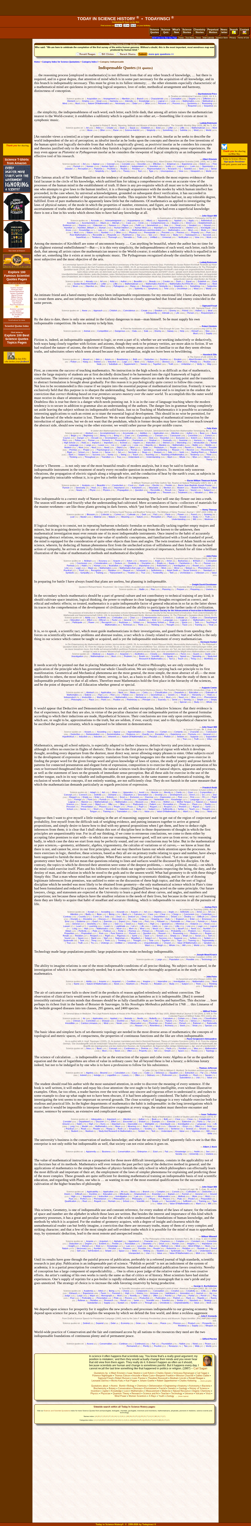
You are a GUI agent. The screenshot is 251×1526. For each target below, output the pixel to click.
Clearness (165, 1241)
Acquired (124, 654)
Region (208, 933)
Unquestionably (151, 943)
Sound (193, 490)
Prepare (180, 589)
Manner (84, 802)
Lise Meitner (17, 311)
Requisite (111, 235)
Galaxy (170, 331)
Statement (124, 809)
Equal (132, 128)
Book (154, 1119)
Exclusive (180, 438)
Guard (196, 654)
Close (190, 1119)
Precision (70, 807)
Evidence (67, 225)
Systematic (69, 940)
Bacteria (206, 1385)
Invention (154, 166)
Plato (95, 931)
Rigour (196, 807)
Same (208, 807)
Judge (67, 1295)
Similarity (163, 286)
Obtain (68, 931)
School (81, 452)
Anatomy (182, 1385)
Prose (130, 807)
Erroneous (207, 919)
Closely (153, 654)
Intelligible (149, 1124)
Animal (87, 331)
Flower (181, 514)
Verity (199, 364)
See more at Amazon (17, 251)
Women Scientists (138, 1396)
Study (175, 235)
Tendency (96, 237)
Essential (164, 438)
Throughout (90, 457)
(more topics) (183, 1396)
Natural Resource (181, 1391)
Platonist (98, 169)
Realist (124, 169)
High (210, 440)
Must (77, 103)
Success (96, 454)
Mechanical (140, 697)
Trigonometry (208, 940)
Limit (208, 565)
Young (209, 459)
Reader (96, 1129)
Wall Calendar (208, 38)
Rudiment (126, 235)
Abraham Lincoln (178, 1378)
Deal (118, 916)
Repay (109, 1129)
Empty (160, 563)
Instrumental (175, 228)
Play (215, 1295)
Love (173, 101)
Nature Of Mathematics (98, 103)
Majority (149, 445)
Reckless (182, 1325)
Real (84, 1201)
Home (181, 38)
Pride (116, 1298)
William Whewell (209, 1236)
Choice (126, 1291)
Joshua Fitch (210, 907)
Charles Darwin (163, 1373)
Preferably (86, 1298)
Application (159, 433)
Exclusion (134, 797)
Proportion (69, 933)
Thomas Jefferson (208, 1068)
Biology (131, 1385)
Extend (88, 695)
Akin (98, 359)
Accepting (105, 912)
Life (177, 313)
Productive (144, 1298)
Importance (119, 488)
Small (185, 936)
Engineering (170, 1385)
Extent (202, 164)
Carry (145, 692)
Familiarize (184, 563)
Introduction (199, 443)
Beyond (103, 1073)
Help (182, 331)
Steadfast (135, 938)
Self (78, 1251)
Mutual (189, 568)
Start (105, 938)
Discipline (146, 563)
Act (84, 164)
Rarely (214, 1298)
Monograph (106, 1295)
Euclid (16, 316)
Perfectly (83, 931)
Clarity (179, 792)
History (140, 1293)
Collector (105, 514)
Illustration (113, 565)
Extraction (189, 1073)
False (134, 921)
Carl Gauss (16, 303)
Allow (114, 792)
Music (90, 130)
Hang (85, 362)
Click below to (17, 332)
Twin (171, 573)
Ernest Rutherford (17, 291)
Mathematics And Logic (130, 568)
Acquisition (92, 99)
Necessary (120, 103)
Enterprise (142, 1151)
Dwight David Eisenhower (204, 584)
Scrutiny (148, 1129)
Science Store (222, 38)
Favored (116, 1293)
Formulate (175, 921)
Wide (197, 1346)
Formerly (106, 440)
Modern (68, 447)
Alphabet (118, 1241)
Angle (157, 561)
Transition (106, 457)
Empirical (171, 164)
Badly (88, 914)
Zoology (170, 1396)
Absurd (86, 359)
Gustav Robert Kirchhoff (85, 284)
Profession (167, 1075)
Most (214, 128)
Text (153, 1131)
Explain (171, 1194)
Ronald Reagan (87, 54)
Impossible (133, 1124)
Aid (103, 792)
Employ (85, 101)
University (132, 943)
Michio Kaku (117, 1380)
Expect (122, 921)
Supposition (211, 736)
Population (174, 959)
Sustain (141, 1131)
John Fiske (211, 556)
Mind (64, 103)
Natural (199, 802)
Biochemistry (100, 1388)
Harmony (114, 101)
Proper (86, 450)
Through (148, 1303)
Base (202, 433)
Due (215, 795)
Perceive (162, 103)
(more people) (205, 1381)
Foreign (77, 799)
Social (198, 936)
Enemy (173, 310)
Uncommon (182, 288)
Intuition (142, 620)
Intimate (166, 313)
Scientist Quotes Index (17, 326)
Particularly (138, 804)
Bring (116, 435)
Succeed (207, 235)
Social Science (190, 570)
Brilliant (196, 561)
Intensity (129, 101)
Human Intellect (121, 228)
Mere (131, 928)
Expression (165, 797)
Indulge (97, 1075)
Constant (195, 1241)
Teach (135, 454)
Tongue (93, 811)
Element (71, 101)
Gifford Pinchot (209, 1339)
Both (135, 359)
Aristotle (136, 1375)
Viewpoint (195, 171)
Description (143, 795)
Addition (143, 433)
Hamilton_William (86, 228)
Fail (156, 1021)
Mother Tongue (184, 802)
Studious (89, 1131)
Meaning (125, 517)
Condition (131, 981)
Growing (208, 514)
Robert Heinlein (209, 326)
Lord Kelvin (148, 1373)
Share (145, 452)
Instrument (137, 488)
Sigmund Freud (209, 306)
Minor (176, 568)
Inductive (112, 362)
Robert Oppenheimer (167, 1380)
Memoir (202, 284)
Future (214, 921)
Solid (181, 452)
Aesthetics (139, 654)
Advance (144, 561)
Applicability (92, 1191)
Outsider (69, 169)
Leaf (72, 517)
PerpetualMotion (213, 31)
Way (209, 364)
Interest (166, 443)
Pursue (134, 450)
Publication (161, 1298)
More (137, 362)
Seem (182, 1025)
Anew (84, 310)
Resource (173, 1346)
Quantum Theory (121, 1393)
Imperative (162, 981)
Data (134, 331)
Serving (187, 699)
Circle (141, 223)
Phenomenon (204, 568)
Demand (112, 795)
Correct (208, 435)
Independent (137, 166)
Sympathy (84, 573)
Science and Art (151, 1393)
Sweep (143, 364)
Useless (209, 589)
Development (111, 438)
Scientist (188, 169)
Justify (168, 166)
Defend (86, 1323)
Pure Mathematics (78, 235)
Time (166, 288)
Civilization (117, 617)
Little (182, 128)
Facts (167, 514)
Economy (125, 1323)
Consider (126, 164)
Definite (97, 795)
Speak (170, 656)
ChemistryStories (199, 31)
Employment (140, 1194)
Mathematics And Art (155, 284)
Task (197, 622)
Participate (77, 622)
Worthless (208, 659)
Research (172, 169)
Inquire (136, 443)
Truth (139, 237)
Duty (167, 919)
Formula (70, 565)
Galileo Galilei (202, 1375)
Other (147, 103)
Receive (190, 450)
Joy (210, 1293)
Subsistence (185, 1077)
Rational (197, 1023)
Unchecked (185, 573)
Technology (206, 959)
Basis (214, 433)
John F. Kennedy (209, 1316)
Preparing (195, 589)
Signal (181, 490)
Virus (208, 1393)
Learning (93, 926)
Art (87, 128)
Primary (193, 362)
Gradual (153, 440)
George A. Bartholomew (205, 1286)
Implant (95, 443)
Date (146, 331)
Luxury (125, 1075)
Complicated (205, 1119)
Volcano (199, 1393)
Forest (194, 514)
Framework (138, 440)
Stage (214, 1129)
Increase (154, 1293)
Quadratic (183, 1075)
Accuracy (103, 561)
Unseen (167, 943)
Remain (112, 1201)
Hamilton (68, 228)
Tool (140, 171)
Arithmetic (184, 912)
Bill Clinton (108, 54)
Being (103, 435)
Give (166, 225)
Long (74, 928)
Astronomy (194, 1385)
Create (144, 310)
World (208, 130)
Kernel (214, 443)
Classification (161, 692)
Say (138, 235)
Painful (168, 1295)
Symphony (153, 288)
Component (141, 1291)
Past (71, 1199)
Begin (73, 435)
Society (178, 1154)
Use (135, 811)
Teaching (149, 454)
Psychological (103, 450)
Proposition (86, 933)
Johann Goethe (147, 1380)
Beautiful (138, 281)
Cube (147, 1073)
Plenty (146, 1346)
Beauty (152, 281)
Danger (80, 438)
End (151, 438)
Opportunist (207, 166)
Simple (200, 699)
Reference (171, 1248)
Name (76, 984)
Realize (207, 362)
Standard (207, 570)
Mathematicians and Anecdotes (146, 230)
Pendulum (159, 447)
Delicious (160, 1073)
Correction (91, 1021)
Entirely (110, 797)
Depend (99, 1323)
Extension (98, 225)
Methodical (208, 101)
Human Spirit (108, 166)
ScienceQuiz (165, 31)
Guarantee (143, 799)
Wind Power (120, 1396)
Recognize (147, 286)
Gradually (167, 440)
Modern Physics (198, 488)
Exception (159, 734)
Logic (124, 362)
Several (189, 1129)
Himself (194, 331)
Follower (161, 921)
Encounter (128, 1121)
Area (88, 1048)
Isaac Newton (134, 1373)
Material (97, 517)
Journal (199, 1293)
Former (91, 440)
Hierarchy (196, 695)
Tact (171, 659)
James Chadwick (16, 293)
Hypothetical (68, 736)
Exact (95, 921)
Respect (168, 807)
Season (182, 517)
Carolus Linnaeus (89, 1023)
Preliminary (132, 699)
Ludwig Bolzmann (208, 123)
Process (176, 103)
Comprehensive (158, 223)
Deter (113, 1323)
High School (69, 443)
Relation (136, 169)
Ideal (210, 310)
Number (105, 232)
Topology (210, 1051)
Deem (67, 1194)
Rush (120, 1129)
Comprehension (149, 617)
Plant (169, 517)
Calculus (138, 914)
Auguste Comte (209, 688)
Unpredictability (181, 1303)
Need (106, 447)
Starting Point (197, 452)
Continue (123, 1344)
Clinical (76, 1021)
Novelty (133, 1295)
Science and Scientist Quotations (57, 1411)
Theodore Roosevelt (158, 1378)
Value (214, 573)
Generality (80, 488)
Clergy (175, 914)
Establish (145, 128)
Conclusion (175, 435)
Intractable (153, 488)
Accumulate (128, 433)
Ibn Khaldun (17, 315)
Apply (191, 220)
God (116, 924)
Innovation (185, 1293)
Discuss (102, 919)
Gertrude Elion (17, 290)
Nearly (79, 490)
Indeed (97, 362)
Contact (244, 29)
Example (156, 1121)
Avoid (141, 792)
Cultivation (191, 1191)
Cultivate (131, 514)
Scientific (155, 656)
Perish (204, 1295)
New (150, 1323)
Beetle (140, 1018)
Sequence (208, 106)
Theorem (167, 492)
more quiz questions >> (161, 54)
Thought (170, 625)
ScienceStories (187, 31)
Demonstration (93, 734)
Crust (130, 485)
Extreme (208, 438)
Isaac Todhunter (209, 1114)
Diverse (144, 1048)
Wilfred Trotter (210, 1011)
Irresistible (70, 1023)
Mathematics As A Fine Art (181, 284)
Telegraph (151, 492)
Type (151, 171)
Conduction (117, 485)
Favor (103, 1293)
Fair (153, 1344)
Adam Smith (172, 570)
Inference (180, 924)
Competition (103, 331)
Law (100, 230)
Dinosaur (137, 1388)
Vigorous (196, 1131)
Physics (106, 490)
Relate (66, 936)
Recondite (97, 235)
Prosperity (207, 1323)
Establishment (205, 223)
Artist (98, 128)
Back (120, 692)
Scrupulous (134, 1129)
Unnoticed (164, 1303)
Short (95, 809)
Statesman (120, 938)
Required (192, 106)
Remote (201, 1248)
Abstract (89, 433)
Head (183, 695)
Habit (84, 565)
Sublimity (138, 288)
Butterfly (153, 1018)
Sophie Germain (16, 288)
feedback (24, 361)
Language (74, 445)
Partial (191, 1295)
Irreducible (87, 697)
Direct (188, 223)
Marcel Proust (16, 295)
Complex (161, 1191)
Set (119, 452)
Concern (159, 435)
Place (91, 699)
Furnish (76, 166)
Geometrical (152, 225)
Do (139, 438)
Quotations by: (101, 1373)
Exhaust (73, 1293)
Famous (112, 225)
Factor (115, 620)
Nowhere (130, 984)
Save (146, 936)
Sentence (175, 1129)
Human (90, 166)
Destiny (187, 916)
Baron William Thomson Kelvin (202, 480)
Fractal (162, 1388)
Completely (142, 435)
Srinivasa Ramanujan (183, 1373)
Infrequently (151, 313)
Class (194, 1018)
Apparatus (128, 792)
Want (169, 457)
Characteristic (157, 99)
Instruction (151, 443)
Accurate (95, 220)
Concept (111, 164)
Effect (89, 620)
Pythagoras (119, 286)
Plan (153, 589)
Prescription (102, 1298)
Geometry (91, 924)
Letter (170, 128)
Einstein (178, 359)
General (127, 620)
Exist (158, 128)
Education (75, 620)
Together (157, 364)
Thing (193, 659)
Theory (126, 171)
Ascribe (150, 732)
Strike (134, 1251)
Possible (213, 447)
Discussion (117, 919)
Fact (155, 514)
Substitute (113, 364)
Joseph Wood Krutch (207, 955)
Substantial (92, 1303)
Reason (175, 450)
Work (208, 237)
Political (107, 931)
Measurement (152, 1391)
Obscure (172, 1126)
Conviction (193, 435)
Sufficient (187, 1201)
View (181, 171)
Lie (112, 445)
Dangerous (120, 331)
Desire (174, 916)
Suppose (194, 736)
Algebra (158, 912)
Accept (91, 912)
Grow (138, 1323)
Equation (174, 1073)
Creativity (190, 1291)
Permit (188, 447)
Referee (81, 1300)
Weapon (209, 1325)
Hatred (198, 310)
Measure (139, 802)
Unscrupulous (167, 171)
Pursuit (132, 933)
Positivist (111, 169)
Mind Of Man (194, 1246)
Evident (102, 1243)
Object (119, 447)
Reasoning (207, 103)
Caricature (168, 1018)
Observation (136, 1023)
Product (168, 1023)
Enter (97, 797)
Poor (72, 1298)
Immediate (159, 799)
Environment (150, 1388)
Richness (169, 1025)
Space (184, 622)
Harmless (207, 1021)
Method (150, 568)
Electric (155, 485)
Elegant (72, 797)
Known (196, 565)
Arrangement (109, 99)
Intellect (189, 228)
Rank (188, 1298)
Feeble (168, 485)
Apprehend (133, 1241)
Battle (142, 589)
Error (67, 921)
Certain (163, 732)
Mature (112, 517)
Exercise (149, 797)
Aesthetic (102, 617)
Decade (95, 438)
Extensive (186, 1121)
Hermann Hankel (208, 642)
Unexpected (134, 1253)
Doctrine (164, 359)
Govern (171, 695)
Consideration (101, 563)
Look (192, 166)
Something (168, 130)
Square (208, 1075)
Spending (196, 656)
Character (194, 732)
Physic (93, 490)
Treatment (182, 492)
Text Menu (190, 38)
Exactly (145, 734)
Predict (191, 1199)
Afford (149, 220)
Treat (210, 625)
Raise (116, 130)
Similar (180, 1300)
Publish (176, 1298)
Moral (155, 928)
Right (107, 936)
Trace (184, 625)
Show (163, 235)
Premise (73, 450)
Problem (128, 656)
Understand (133, 457)
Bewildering (122, 359)
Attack (103, 223)
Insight (71, 1246)
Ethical (102, 620)
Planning (166, 589)
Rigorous (121, 936)
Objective (89, 286)
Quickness (192, 103)
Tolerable (127, 237)
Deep (144, 916)
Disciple (74, 919)
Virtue (209, 739)
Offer (110, 804)
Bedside (128, 1018)
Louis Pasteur (139, 1378)
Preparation (206, 1199)
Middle (208, 445)
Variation (208, 943)
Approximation (134, 732)
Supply (209, 333)
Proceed (165, 232)
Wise (194, 457)
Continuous (129, 1048)
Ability (87, 617)
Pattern (153, 804)
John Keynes (17, 301)
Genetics (172, 1388)
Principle (146, 699)
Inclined (123, 443)
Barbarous (183, 561)
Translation (122, 811)
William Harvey (16, 297)
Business (106, 1151)
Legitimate (120, 926)
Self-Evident (93, 1251)
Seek (201, 169)
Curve (96, 916)
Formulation (120, 440)
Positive (117, 699)
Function (183, 1048)
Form (90, 799)
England (180, 919)
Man (208, 331)
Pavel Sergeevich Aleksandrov (202, 1039)
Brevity (167, 792)
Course (66, 438)
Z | (164, 1416)
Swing (123, 454)
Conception (176, 99)
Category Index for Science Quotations (61, 62)
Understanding (153, 457)
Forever (207, 563)
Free (215, 164)
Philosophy (76, 699)
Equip (171, 563)
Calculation (120, 1073)
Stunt (70, 454)
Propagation (123, 490)
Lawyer (66, 926)
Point (199, 447)
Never (84, 804)
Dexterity (132, 563)
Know (68, 230)
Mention (167, 488)
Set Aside (132, 452)
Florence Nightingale (102, 1375)
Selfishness (156, 570)
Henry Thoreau (209, 510)
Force (183, 654)
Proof (81, 570)
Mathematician (198, 128)
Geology (183, 1388)
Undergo (105, 943)
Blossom (91, 514)
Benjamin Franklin (165, 1375)
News (198, 38)
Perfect (83, 1199)
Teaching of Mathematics (172, 454)
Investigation (179, 565)
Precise (144, 984)
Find (180, 797)
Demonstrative (113, 734)
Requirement (207, 313)
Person (190, 313)
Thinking (73, 457)
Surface (193, 938)
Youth (161, 1396)
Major (90, 568)
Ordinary (151, 1075)
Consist (175, 1191)
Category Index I (90, 62)
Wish (198, 1253)
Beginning (88, 435)
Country (82, 916)
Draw (141, 919)
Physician (153, 1023)
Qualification (70, 1201)
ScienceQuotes (154, 31)
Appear (96, 164)
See (150, 235)
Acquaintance (133, 220)
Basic (99, 1048)
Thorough (112, 237)
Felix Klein (212, 428)
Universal (166, 237)
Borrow (154, 792)
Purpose (120, 450)
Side (170, 452)
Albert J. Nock (210, 1147)
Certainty (178, 732)
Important (158, 228)
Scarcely (162, 699)
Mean (119, 928)
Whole (182, 457)
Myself (181, 928)
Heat (93, 488)
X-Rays (152, 1396)
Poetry (208, 804)
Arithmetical (206, 220)
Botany (112, 1388)
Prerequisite (149, 232)
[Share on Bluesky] (224, 148)
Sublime (183, 130)
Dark (144, 514)
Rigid (69, 452)
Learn (79, 926)
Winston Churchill (184, 1375)
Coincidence (129, 310)
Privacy (233, 38)
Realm (142, 656)
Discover (100, 1121)
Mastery (162, 445)
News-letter (224, 31)
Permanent (132, 1346)
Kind (154, 620)
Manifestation (103, 697)
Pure (208, 232)
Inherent (112, 736)
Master (83, 517)
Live (189, 926)
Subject (81, 454)
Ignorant (165, 924)
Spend (183, 656)
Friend (185, 310)
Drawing (155, 919)
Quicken (147, 450)
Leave (101, 445)
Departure (179, 692)
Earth (141, 485)
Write (209, 945)
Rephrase (123, 622)
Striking (146, 1251)
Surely (110, 454)
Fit (203, 797)
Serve (174, 699)
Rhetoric (183, 807)
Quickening (161, 450)
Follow (78, 440)
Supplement (129, 364)
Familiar (213, 359)
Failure (169, 1021)
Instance (194, 924)
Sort (210, 936)
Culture (193, 617)
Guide (208, 654)
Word (196, 130)
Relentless (155, 1025)
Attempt (115, 223)
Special (183, 702)
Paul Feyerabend (17, 305)
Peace (163, 1323)
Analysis (86, 485)
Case (128, 223)
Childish (113, 310)
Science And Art (132, 130)
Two (186, 1346)
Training (99, 573)
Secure (95, 452)
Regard (153, 807)
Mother (166, 802)
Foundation (130, 1243)
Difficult (127, 438)
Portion (167, 736)
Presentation (87, 807)
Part (215, 620)
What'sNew (176, 31)
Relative (94, 1300)
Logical (161, 101)
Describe (141, 164)
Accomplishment (107, 433)
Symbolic (70, 573)
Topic (179, 940)
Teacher (165, 1393)
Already (89, 281)
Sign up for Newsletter (234, 161)
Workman (208, 519)
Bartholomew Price (207, 94)
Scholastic (141, 570)
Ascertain (71, 223)
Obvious (166, 362)
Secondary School (155, 622)
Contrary (67, 916)
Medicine (166, 1391)
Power (91, 622)
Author (124, 281)
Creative (175, 1291)
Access (90, 1344)
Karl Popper (131, 1380)
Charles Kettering (187, 1380)
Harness (198, 440)
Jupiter (105, 1391)
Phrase (182, 804)
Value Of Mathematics (167, 811)
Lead (139, 1246)
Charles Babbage (17, 313)
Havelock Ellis (210, 354)
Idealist (123, 166)
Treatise (131, 573)
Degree (192, 99)
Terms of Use (243, 38)
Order (135, 103)
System (207, 938)
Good (128, 924)
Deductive (149, 359)
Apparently (163, 220)
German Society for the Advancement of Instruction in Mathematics (184, 610)
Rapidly (201, 1298)
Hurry (103, 1124)
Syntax (181, 809)
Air (84, 1018)
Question (139, 490)
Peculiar (153, 736)
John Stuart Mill (209, 216)
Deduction (74, 1243)
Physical (133, 232)
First (65, 440)
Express (82, 225)
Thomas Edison (122, 1375)
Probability (176, 931)
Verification (183, 237)
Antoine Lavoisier (17, 309)
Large (88, 445)
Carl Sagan (200, 1368)
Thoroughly (208, 986)
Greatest (193, 225)
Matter (195, 445)
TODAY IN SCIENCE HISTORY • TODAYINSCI (125, 18)
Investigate (206, 228)
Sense (214, 169)
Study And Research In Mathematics (115, 1131)
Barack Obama (127, 54)
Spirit (113, 171)
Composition (206, 792)
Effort (113, 1121)
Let (132, 926)
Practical (68, 570)
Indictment (170, 1293)
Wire (211, 492)
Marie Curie (148, 1375)
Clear (132, 617)
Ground (207, 225)
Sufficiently (168, 809)
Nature (90, 232)
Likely (155, 926)
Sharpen (158, 452)
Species (208, 1025)
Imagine (128, 565)
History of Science (198, 1388)
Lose (136, 445)
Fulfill (138, 225)
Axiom (108, 359)
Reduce (194, 933)
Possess (127, 1248)
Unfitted (153, 237)
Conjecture (206, 914)
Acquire (116, 561)
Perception (83, 169)
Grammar (183, 440)
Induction (83, 736)
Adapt (93, 792)
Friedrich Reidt (210, 787)
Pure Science (117, 933)
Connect (83, 795)
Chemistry (142, 1385)
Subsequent (191, 235)
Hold (83, 443)
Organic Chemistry (201, 1391)
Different (207, 99)
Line (111, 230)
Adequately (96, 1119)
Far (202, 1073)
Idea (105, 488)
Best (125, 914)
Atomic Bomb (118, 1385)
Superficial (81, 237)
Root (195, 1075)
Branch (140, 99)
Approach (97, 310)
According (101, 732)
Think (208, 454)
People (173, 447)
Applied (177, 220)
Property (195, 232)
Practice (158, 1346)
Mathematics (188, 101)
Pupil (141, 807)
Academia (88, 1291)
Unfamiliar (186, 364)
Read (83, 1129)
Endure (142, 1121)
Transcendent (115, 573)
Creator (110, 128)
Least (106, 926)
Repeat (126, 570)
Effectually (124, 1194)
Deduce (118, 563)
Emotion (158, 310)
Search (234, 29)
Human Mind (141, 228)
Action (129, 561)
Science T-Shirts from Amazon (17, 161)
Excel (122, 797)
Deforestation (155, 1385)
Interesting (181, 443)
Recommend (207, 450)
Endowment (169, 654)
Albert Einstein (210, 159)
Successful (171, 1201)
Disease (106, 1021)
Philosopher (119, 1199)
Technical (127, 625)
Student (213, 452)
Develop (159, 795)
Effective (157, 164)
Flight (214, 797)
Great (98, 101)
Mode (203, 230)
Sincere (202, 1129)
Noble (197, 1151)
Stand (93, 938)
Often (129, 1051)
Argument (111, 1119)
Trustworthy (157, 573)
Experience (187, 164)
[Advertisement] (125, 7)
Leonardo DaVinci (100, 1380)
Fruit (181, 1021)
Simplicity (151, 130)
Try (92, 943)
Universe (189, 1393)
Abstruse (96, 654)
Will (194, 519)
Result (168, 490)
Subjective (212, 286)
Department (159, 916)
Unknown (200, 573)
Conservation (124, 1151)
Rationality (212, 1023)
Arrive (169, 561)
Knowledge (144, 101)
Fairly (200, 1121)
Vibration (198, 492)
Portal (120, 931)
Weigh (160, 945)
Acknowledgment (113, 220)
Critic (203, 1291)
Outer (145, 447)
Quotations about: (100, 1385)
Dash (122, 128)
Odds (145, 1295)
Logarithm (111, 1075)
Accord (87, 732)
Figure (125, 225)
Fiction (74, 362)
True (119, 457)
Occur (185, 1126)
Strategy (208, 1300)
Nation (182, 1344)
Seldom (180, 736)
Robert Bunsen (122, 1378)
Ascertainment (88, 223)
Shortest (109, 809)
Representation (154, 169)
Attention (126, 99)
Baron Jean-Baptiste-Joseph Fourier (195, 485)
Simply (214, 699)
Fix (196, 563)
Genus (194, 1021)
